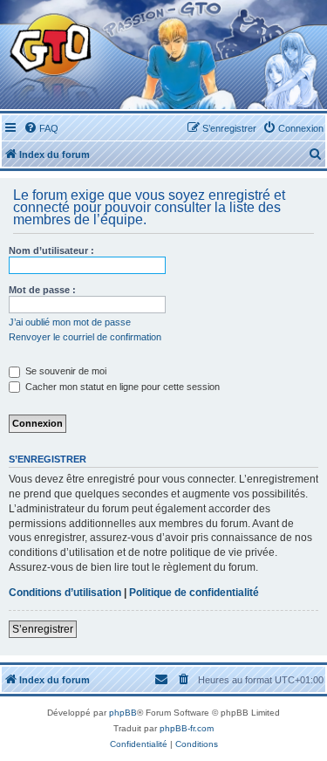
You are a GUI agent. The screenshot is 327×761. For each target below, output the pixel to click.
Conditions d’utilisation (65, 592)
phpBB (123, 712)
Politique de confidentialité (194, 592)
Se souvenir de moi (64, 371)
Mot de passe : (42, 290)
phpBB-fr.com (187, 728)
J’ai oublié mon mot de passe (70, 322)
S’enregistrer (42, 629)
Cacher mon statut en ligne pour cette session (121, 386)
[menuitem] (41, 128)
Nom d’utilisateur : (51, 250)
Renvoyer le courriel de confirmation (85, 337)
